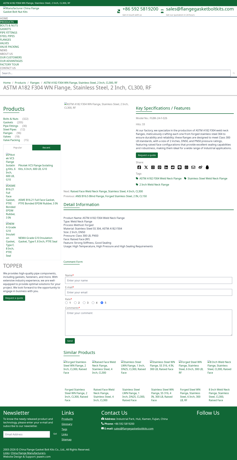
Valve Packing (9, 47)
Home (4, 18)
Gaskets (5, 29)
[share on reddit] (172, 167)
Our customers (11, 57)
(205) (20, 122)
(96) (19, 133)
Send (70, 340)
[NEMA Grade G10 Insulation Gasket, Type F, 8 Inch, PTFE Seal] (11, 239)
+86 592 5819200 (140, 9)
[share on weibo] (200, 167)
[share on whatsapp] (186, 167)
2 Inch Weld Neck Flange (154, 184)
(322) (25, 119)
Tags (64, 429)
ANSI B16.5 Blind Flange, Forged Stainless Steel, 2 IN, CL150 (111, 196)
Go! (55, 433)
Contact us (8, 68)
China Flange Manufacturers (28, 453)
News (3, 50)
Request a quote (147, 155)
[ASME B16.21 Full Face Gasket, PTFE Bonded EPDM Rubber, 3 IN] (11, 201)
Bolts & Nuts (9, 25)
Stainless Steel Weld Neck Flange (207, 178)
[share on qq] (207, 167)
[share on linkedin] (166, 167)
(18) (17, 136)
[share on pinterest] (159, 167)
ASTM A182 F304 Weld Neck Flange (160, 178)
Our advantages (11, 61)
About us (6, 54)
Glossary (67, 424)
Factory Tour (9, 64)
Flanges (5, 39)
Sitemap (67, 439)
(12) (22, 129)
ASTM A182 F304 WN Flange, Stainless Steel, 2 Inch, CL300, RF (80, 82)
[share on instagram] (153, 167)
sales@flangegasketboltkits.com (200, 9)
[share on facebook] (139, 167)
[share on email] (193, 167)
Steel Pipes (7, 36)
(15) (26, 140)
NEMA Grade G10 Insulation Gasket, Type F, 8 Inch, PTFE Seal (37, 239)
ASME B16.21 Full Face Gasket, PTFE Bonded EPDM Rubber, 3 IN (38, 201)
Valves (4, 43)
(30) (24, 126)
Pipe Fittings (8, 32)
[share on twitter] (146, 167)
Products (7, 22)
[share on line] (180, 167)
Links (65, 434)
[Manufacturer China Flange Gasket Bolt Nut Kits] (22, 11)
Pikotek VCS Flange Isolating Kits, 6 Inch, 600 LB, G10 (35, 167)
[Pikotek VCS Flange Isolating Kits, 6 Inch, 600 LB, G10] (11, 167)
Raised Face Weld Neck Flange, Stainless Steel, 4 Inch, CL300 (106, 191)
